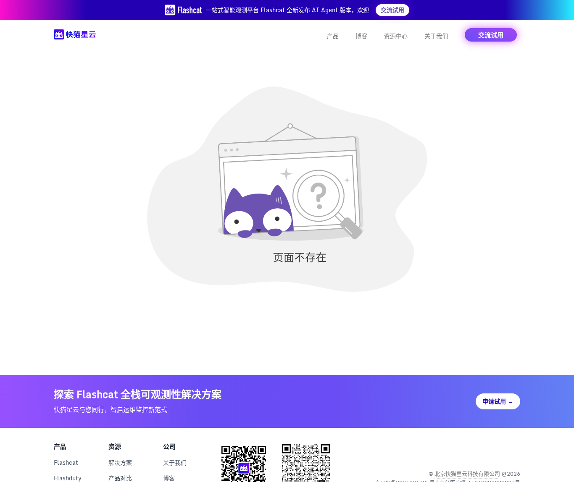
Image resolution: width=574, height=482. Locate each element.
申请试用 (497, 401)
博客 (361, 36)
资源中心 (396, 36)
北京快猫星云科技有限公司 (467, 473)
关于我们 (436, 36)
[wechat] (513, 452)
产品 (333, 36)
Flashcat (66, 462)
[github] (494, 452)
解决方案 (120, 462)
